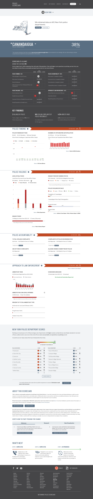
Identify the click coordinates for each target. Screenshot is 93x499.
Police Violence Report (40, 226)
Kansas (28, 482)
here (55, 400)
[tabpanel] (46, 430)
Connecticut (16, 482)
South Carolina (70, 473)
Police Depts (38, 27)
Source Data (29, 405)
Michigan (42, 476)
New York (47, 12)
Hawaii (28, 475)
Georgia (28, 473)
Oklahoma (55, 482)
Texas (68, 478)
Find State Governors (24, 433)
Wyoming (68, 489)
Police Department (41, 212)
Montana (41, 482)
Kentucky (28, 484)
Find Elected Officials (60, 433)
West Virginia (69, 487)
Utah (67, 479)
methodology (18, 405)
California (16, 479)
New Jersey (55, 475)
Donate (73, 3)
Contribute (65, 3)
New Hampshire (56, 473)
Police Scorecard (16, 4)
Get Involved (73, 468)
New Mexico (55, 476)
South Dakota (69, 475)
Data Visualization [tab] (69, 423)
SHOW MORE (46, 376)
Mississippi (42, 481)
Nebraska (42, 487)
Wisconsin (69, 486)
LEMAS (78, 213)
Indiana (28, 481)
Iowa (28, 476)
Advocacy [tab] (23, 423)
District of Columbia (18, 484)
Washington (69, 484)
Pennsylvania (56, 486)
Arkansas (15, 476)
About (45, 3)
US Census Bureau (41, 163)
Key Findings (52, 3)
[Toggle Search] (80, 4)
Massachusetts (30, 487)
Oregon (54, 484)
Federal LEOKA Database (74, 151)
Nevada (54, 478)
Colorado (15, 481)
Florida (15, 487)
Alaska (15, 473)
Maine (41, 475)
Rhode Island (55, 487)
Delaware (15, 486)
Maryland (42, 473)
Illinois (28, 479)
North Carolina (43, 484)
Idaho (28, 478)
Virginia (68, 481)
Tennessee (69, 476)
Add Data (20, 245)
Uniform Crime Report (61, 213)
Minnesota (42, 478)
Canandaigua (22, 44)
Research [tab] (46, 423)
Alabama (15, 475)
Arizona (15, 478)
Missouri (42, 479)
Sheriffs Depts (45, 27)
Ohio (54, 481)
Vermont (68, 482)
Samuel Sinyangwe (45, 402)
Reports (59, 3)
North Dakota (42, 486)
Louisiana (29, 486)
